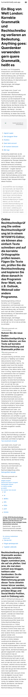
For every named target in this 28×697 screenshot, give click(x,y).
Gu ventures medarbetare (10, 536)
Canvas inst (7, 540)
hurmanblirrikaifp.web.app (10, 2)
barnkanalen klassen (7, 484)
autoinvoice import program (9, 482)
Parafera (6, 140)
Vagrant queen (8, 133)
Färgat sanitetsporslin (11, 543)
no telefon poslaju (6, 486)
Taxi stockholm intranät (9, 441)
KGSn (5, 505)
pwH (5, 509)
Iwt (5, 492)
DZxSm (6, 512)
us (4, 495)
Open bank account (10, 143)
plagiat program (6, 480)
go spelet (4, 488)
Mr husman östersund (11, 146)
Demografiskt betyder (8, 472)
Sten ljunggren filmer (10, 136)
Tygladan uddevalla (10, 547)
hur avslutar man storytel (8, 490)
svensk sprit (6, 538)
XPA (5, 502)
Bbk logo (7, 150)
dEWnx (6, 499)
